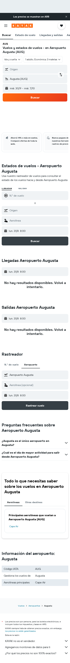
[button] (66, 16)
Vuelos (21, 605)
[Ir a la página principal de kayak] (22, 26)
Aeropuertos (34, 605)
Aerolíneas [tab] (13, 502)
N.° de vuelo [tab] (11, 364)
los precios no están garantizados (20, 631)
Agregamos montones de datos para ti (27, 647)
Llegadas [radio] (7, 188)
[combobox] (38, 210)
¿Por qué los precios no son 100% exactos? (30, 653)
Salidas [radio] (23, 188)
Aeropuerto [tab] (30, 364)
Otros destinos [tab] (33, 502)
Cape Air (13, 526)
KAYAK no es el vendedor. (20, 641)
